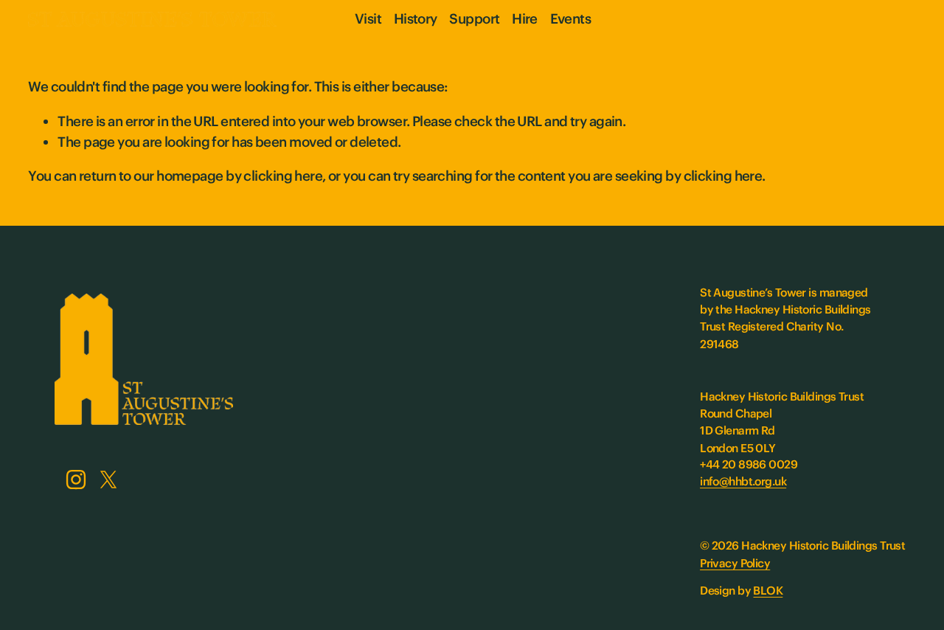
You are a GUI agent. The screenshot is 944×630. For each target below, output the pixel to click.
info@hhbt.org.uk (743, 481)
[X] (108, 479)
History (415, 18)
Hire (525, 18)
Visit (368, 18)
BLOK (767, 591)
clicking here (282, 175)
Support (474, 18)
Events (570, 18)
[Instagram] (76, 479)
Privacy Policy (735, 563)
